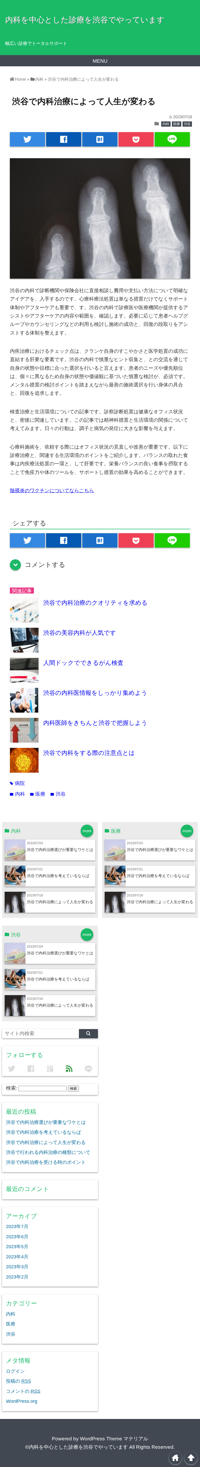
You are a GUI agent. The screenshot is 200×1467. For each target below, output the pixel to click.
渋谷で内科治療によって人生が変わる (60, 902)
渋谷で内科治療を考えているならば (58, 875)
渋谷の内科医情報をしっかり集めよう (95, 692)
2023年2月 (17, 1277)
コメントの (23, 1391)
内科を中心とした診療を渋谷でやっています (85, 19)
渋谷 (187, 124)
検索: (11, 1088)
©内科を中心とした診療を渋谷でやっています (76, 1447)
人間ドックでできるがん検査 (83, 662)
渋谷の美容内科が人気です (79, 632)
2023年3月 (17, 1266)
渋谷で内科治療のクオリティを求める (95, 602)
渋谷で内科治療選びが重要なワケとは (60, 849)
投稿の (18, 1381)
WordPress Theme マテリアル (114, 1438)
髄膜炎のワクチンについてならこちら (52, 490)
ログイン (15, 1371)
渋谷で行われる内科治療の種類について (48, 1152)
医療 (176, 124)
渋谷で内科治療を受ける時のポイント (46, 1162)
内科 (165, 124)
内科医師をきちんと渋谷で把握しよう (95, 722)
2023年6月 (17, 1236)
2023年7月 (17, 1226)
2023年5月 (17, 1246)
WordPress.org (21, 1401)
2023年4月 (17, 1256)
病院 (17, 783)
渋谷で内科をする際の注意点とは (89, 752)
